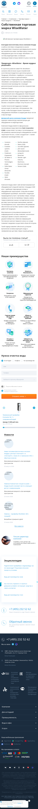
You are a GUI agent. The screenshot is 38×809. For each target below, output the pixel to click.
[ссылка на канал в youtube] (10, 767)
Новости (9, 434)
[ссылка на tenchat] (28, 767)
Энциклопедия (12, 560)
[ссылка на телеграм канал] (14, 3)
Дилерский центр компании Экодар (13, 118)
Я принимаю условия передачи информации (11, 390)
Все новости (19, 526)
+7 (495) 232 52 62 (18, 639)
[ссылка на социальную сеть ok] (19, 767)
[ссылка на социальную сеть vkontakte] (5, 767)
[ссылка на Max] (32, 767)
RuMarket (17, 744)
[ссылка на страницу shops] (9, 12)
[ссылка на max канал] (19, 3)
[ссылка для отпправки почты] (28, 12)
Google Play (19, 741)
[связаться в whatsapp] (16, 12)
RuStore (7, 744)
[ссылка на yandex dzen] (23, 767)
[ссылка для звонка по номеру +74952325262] (22, 12)
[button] (34, 408)
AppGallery (31, 741)
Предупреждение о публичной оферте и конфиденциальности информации (19, 792)
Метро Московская (10, 665)
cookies (19, 803)
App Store (7, 741)
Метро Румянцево (10, 656)
